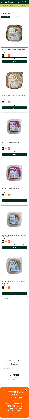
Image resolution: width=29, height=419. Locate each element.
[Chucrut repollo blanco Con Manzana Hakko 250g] (14, 219)
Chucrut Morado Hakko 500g (11, 188)
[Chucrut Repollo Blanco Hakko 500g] (14, 80)
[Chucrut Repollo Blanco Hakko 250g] (14, 34)
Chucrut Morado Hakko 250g (11, 142)
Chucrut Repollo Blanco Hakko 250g (13, 49)
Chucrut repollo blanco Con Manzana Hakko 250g (14, 236)
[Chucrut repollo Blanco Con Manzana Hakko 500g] (14, 266)
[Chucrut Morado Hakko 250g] (14, 126)
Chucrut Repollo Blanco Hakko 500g (13, 96)
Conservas (12, 9)
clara (19, 9)
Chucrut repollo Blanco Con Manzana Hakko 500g (14, 282)
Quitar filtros (25, 9)
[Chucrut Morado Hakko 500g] (14, 173)
